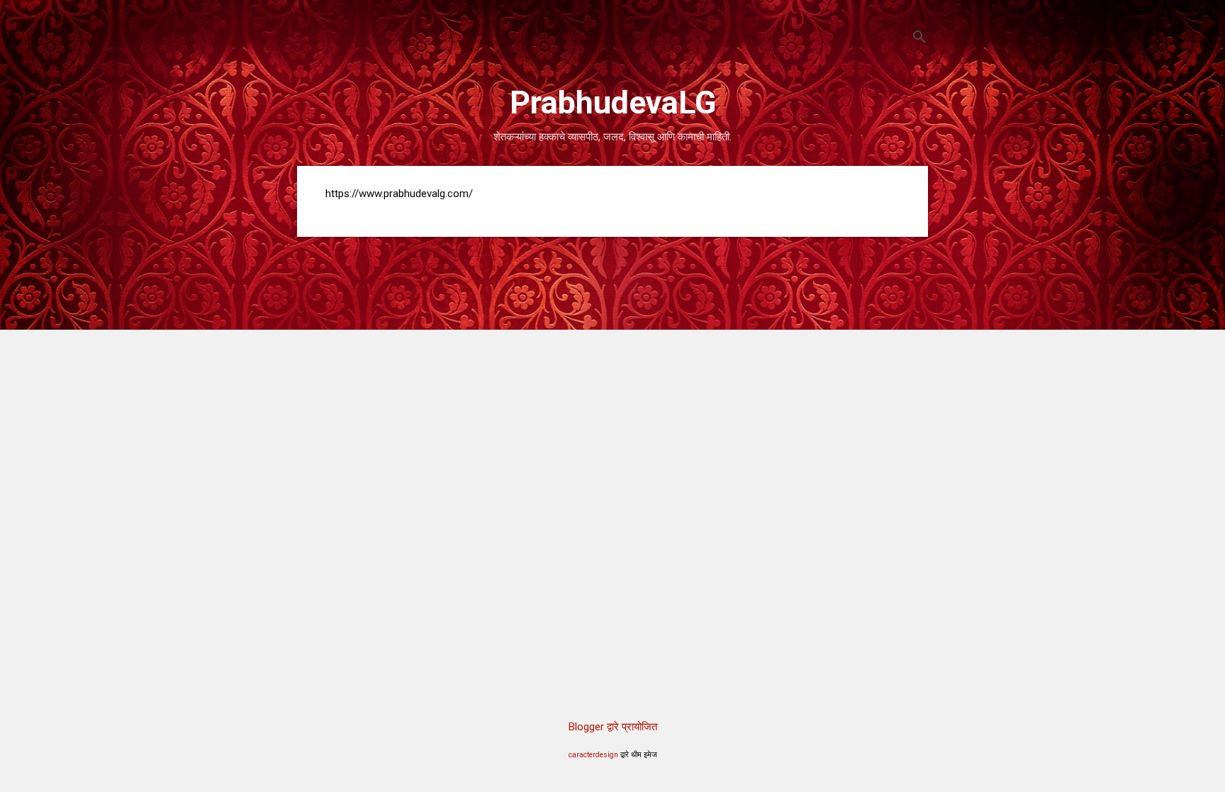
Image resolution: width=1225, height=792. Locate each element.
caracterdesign (593, 754)
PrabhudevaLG (613, 102)
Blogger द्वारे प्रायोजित (613, 726)
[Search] (919, 38)
